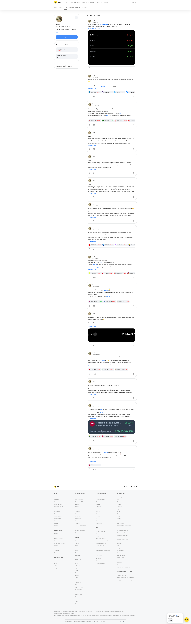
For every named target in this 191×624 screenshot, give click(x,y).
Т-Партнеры (78, 584)
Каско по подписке (58, 538)
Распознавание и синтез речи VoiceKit (125, 577)
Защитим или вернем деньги (123, 567)
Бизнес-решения (100, 513)
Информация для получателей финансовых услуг (65, 611)
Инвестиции (121, 493)
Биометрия (77, 575)
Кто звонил (119, 564)
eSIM (118, 545)
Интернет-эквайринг (101, 531)
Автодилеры (99, 523)
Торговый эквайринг (100, 501)
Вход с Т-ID (77, 565)
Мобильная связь (122, 540)
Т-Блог (76, 599)
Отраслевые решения (101, 543)
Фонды (118, 516)
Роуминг (119, 552)
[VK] (117, 621)
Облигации (119, 518)
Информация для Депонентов (85, 611)
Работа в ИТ (99, 558)
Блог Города (78, 555)
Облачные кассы (100, 533)
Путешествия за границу (59, 541)
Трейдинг (119, 504)
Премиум (56, 499)
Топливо (77, 545)
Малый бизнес (80, 493)
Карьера (99, 555)
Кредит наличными (58, 506)
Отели (55, 563)
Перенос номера (121, 550)
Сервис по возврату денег (81, 587)
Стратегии (119, 528)
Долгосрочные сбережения (123, 532)
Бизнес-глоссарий (79, 603)
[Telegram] (123, 621)
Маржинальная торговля (122, 509)
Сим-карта (119, 543)
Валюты (118, 513)
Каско (55, 536)
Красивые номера (121, 555)
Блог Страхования (58, 552)
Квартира (56, 548)
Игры (76, 550)
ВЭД (97, 509)
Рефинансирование (58, 509)
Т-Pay (76, 563)
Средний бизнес (101, 493)
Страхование (58, 530)
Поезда (56, 568)
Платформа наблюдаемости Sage (124, 580)
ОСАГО (56, 533)
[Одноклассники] (120, 621)
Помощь (77, 601)
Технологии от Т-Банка (124, 572)
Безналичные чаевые (101, 538)
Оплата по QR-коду (100, 545)
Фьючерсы (119, 521)
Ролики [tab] (97, 15)
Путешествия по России (59, 543)
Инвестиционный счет (122, 497)
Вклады (56, 513)
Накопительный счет (59, 516)
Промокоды (78, 582)
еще (57, 32)
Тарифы (119, 548)
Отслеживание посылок (80, 552)
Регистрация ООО (79, 501)
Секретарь (119, 562)
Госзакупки (77, 511)
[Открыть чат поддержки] (186, 619)
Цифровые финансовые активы (124, 525)
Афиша (77, 543)
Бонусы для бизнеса (79, 528)
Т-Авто (76, 548)
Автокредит (57, 511)
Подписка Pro (57, 518)
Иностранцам (57, 501)
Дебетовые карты (58, 497)
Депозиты (77, 521)
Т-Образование (78, 589)
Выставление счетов (100, 536)
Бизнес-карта (78, 518)
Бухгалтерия (78, 516)
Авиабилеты (57, 561)
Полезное (78, 560)
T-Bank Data (98, 516)
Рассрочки (77, 523)
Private (55, 521)
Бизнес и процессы (100, 561)
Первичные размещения (122, 530)
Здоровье (56, 550)
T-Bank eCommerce (79, 509)
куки (177, 615)
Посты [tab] (89, 15)
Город (77, 537)
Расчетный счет (78, 497)
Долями (56, 523)
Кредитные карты (58, 504)
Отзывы (77, 577)
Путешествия (58, 557)
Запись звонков (120, 557)
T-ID (97, 518)
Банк (55, 493)
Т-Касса (98, 528)
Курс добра (77, 592)
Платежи (77, 570)
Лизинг (76, 532)
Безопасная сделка (100, 548)
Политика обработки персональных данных (64, 613)
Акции (118, 511)
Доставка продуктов (79, 541)
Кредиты (77, 506)
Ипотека (56, 525)
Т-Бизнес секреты (79, 594)
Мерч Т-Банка (78, 580)
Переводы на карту (79, 572)
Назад (57, 11)
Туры (55, 565)
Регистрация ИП (79, 499)
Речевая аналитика (121, 575)
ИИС (118, 499)
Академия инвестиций (122, 535)
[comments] (94, 96)
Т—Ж (76, 596)
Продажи (77, 513)
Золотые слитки (120, 523)
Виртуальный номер (121, 560)
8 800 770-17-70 (130, 486)
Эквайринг (77, 504)
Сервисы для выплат (100, 499)
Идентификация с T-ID (80, 568)
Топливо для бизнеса (80, 530)
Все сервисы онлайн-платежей (103, 550)
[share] (133, 68)
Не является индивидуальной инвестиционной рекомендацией (108, 611)
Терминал (119, 506)
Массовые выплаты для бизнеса (103, 541)
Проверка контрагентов (80, 525)
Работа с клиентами (100, 563)
